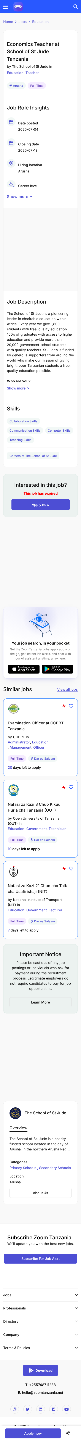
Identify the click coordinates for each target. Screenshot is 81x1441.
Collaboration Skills (24, 421)
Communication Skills (25, 430)
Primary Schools (23, 1168)
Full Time (36, 85)
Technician (58, 829)
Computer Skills (59, 430)
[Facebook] (53, 1409)
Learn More (40, 1002)
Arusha (18, 85)
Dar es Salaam (44, 758)
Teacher (32, 73)
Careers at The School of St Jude (33, 456)
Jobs (23, 21)
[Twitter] (27, 1409)
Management (20, 747)
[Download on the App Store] (24, 669)
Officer (38, 747)
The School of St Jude (30, 66)
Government (36, 829)
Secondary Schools (54, 1168)
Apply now (40, 504)
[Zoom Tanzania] (18, 6)
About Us (40, 1193)
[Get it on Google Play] (57, 669)
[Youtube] (66, 1409)
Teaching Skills (21, 440)
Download (43, 1370)
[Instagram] (14, 1409)
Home (8, 21)
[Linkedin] (40, 1409)
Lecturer (55, 910)
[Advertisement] (40, 248)
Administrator (19, 742)
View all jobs (67, 689)
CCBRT (19, 737)
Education (40, 21)
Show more (17, 196)
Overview (18, 1128)
